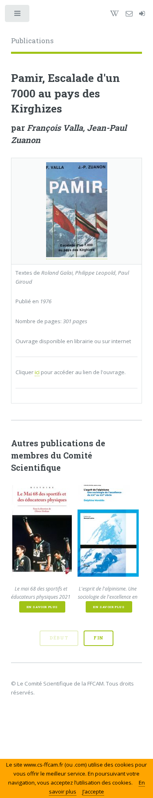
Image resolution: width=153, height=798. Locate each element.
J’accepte (93, 791)
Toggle (17, 15)
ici (37, 372)
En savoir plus (42, 607)
